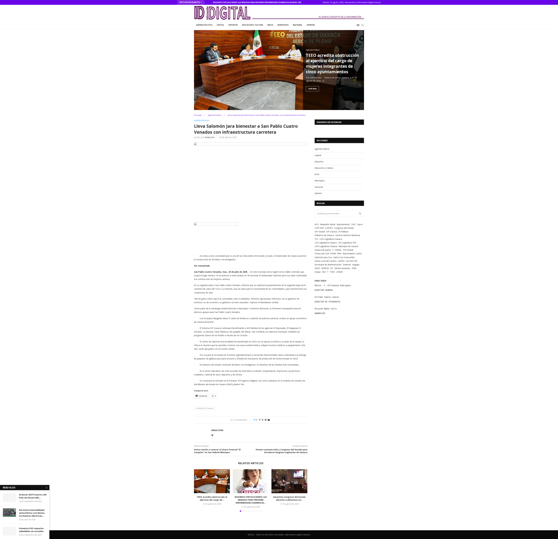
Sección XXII (351, 261)
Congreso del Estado (344, 228)
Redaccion (209, 137)
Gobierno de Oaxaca (204, 408)
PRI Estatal (348, 250)
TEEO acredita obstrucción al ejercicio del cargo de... (212, 498)
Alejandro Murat (327, 224)
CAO (353, 224)
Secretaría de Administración (328, 264)
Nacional (297, 25)
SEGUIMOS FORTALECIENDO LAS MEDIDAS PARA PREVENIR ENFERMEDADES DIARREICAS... (251, 500)
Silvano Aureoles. (342, 268)
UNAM (339, 271)
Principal (198, 115)
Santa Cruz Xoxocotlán (344, 257)
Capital (220, 25)
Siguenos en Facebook (329, 122)
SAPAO (341, 261)
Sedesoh (347, 264)
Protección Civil (322, 253)
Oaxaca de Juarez (323, 250)
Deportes (233, 25)
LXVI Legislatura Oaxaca (326, 246)
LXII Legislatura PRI (347, 242)
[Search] (362, 25)
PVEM (333, 253)
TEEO (332, 271)
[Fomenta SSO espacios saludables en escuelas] (9, 531)
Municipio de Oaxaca (348, 246)
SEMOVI (325, 268)
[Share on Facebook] (259, 419)
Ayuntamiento (343, 224)
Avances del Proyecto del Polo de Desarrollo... (32, 496)
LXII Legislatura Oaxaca (326, 242)
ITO (316, 239)
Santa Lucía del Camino (326, 261)
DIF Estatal (320, 231)
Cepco (360, 224)
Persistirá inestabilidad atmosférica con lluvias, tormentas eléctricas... (32, 512)
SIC (331, 268)
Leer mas (312, 88)
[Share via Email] (269, 419)
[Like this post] (256, 419)
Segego (355, 264)
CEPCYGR (319, 228)
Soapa (318, 271)
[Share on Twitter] (263, 419)
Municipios (283, 25)
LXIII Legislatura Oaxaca (330, 239)
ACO (317, 224)
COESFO (329, 228)
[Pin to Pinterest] (266, 419)
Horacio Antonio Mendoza (347, 235)
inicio (270, 25)
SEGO (317, 268)
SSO (324, 271)
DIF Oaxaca (331, 231)
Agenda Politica (204, 25)
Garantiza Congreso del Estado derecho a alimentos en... (289, 498)
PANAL (338, 250)
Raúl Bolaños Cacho (352, 253)
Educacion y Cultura (252, 25)
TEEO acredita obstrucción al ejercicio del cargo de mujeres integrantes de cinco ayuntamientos (332, 63)
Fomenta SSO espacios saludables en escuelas (31, 530)
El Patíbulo (343, 231)
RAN (339, 253)
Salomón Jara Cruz (323, 257)
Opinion (311, 25)
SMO (354, 268)
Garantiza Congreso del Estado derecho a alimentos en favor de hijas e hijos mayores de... (258, 2)
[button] (207, 2)
